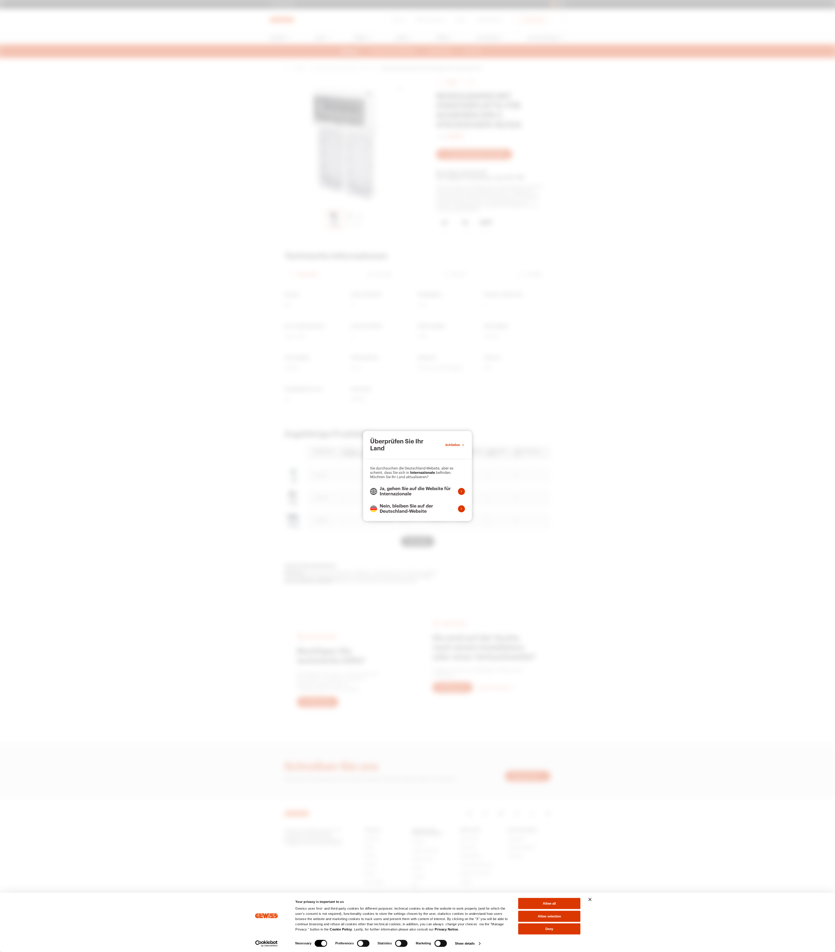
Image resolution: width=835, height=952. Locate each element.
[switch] (363, 943)
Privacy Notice (446, 929)
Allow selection (549, 916)
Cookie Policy (341, 929)
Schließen (452, 444)
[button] (417, 491)
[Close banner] (589, 899)
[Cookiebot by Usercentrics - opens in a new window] (266, 943)
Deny (549, 929)
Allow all (549, 903)
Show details (465, 943)
